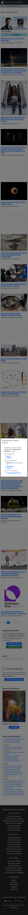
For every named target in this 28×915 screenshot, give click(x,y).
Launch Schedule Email (13, 473)
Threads (8, 468)
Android (8, 458)
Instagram (9, 466)
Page (14, 463)
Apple (8, 456)
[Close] (26, 442)
